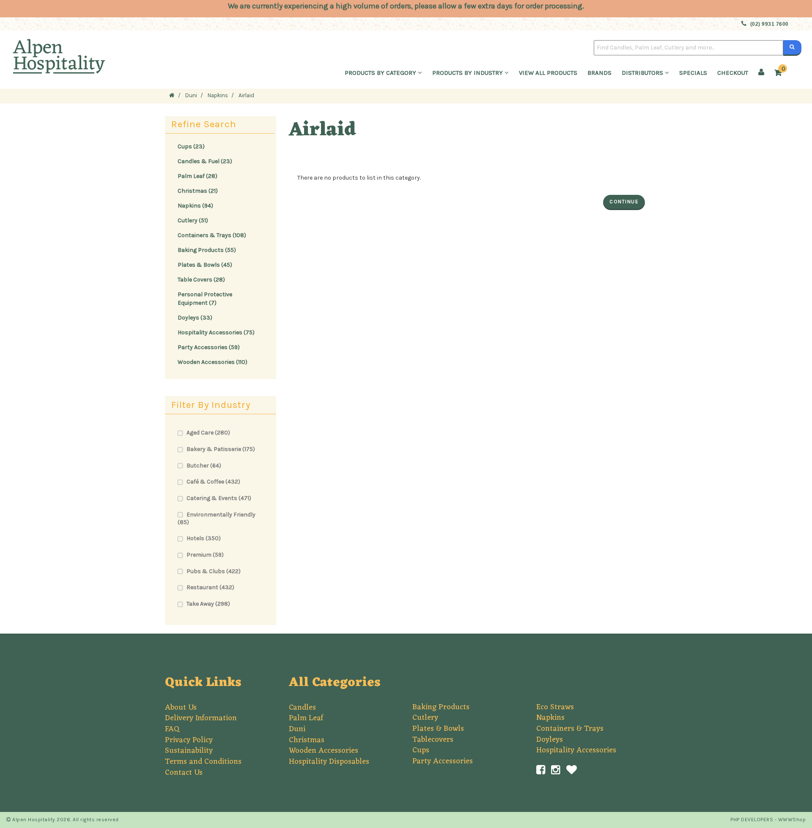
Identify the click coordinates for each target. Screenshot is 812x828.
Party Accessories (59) (209, 347)
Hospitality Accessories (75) (216, 332)
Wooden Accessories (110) (212, 362)
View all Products (548, 73)
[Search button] (792, 47)
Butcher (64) (204, 465)
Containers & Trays (570, 728)
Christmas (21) (198, 190)
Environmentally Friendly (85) (216, 518)
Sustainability (189, 750)
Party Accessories (442, 761)
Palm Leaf (306, 718)
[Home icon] (172, 95)
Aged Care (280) (208, 432)
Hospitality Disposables (329, 761)
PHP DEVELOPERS (751, 820)
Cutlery (425, 717)
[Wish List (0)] (571, 770)
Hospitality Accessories (576, 750)
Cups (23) (191, 146)
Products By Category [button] (381, 73)
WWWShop (792, 820)
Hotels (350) (204, 538)
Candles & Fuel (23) (205, 161)
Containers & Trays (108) (212, 235)
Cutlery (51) (193, 220)
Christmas (306, 740)
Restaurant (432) (210, 587)
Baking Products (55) (207, 250)
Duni (297, 729)
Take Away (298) (208, 603)
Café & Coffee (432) (213, 481)
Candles (302, 707)
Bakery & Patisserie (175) (221, 449)
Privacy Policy (189, 740)
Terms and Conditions (203, 761)
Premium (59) (205, 554)
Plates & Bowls (438, 728)
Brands (599, 73)
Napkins (550, 717)
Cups (420, 750)
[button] (780, 73)
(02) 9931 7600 (769, 24)
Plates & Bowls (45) (205, 264)
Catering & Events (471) (219, 498)
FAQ (172, 729)
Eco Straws (555, 707)
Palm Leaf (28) (197, 176)
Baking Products (440, 707)
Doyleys (549, 739)
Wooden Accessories (323, 750)
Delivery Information (201, 718)
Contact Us (184, 772)
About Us (181, 707)
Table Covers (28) (201, 279)
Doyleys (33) (195, 317)
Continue (624, 202)
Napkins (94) (195, 205)
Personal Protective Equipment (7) (205, 298)
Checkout (732, 73)
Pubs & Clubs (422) (214, 571)
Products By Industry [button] (468, 73)
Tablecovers (432, 739)
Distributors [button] (643, 73)
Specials (693, 73)
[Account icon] (761, 72)
